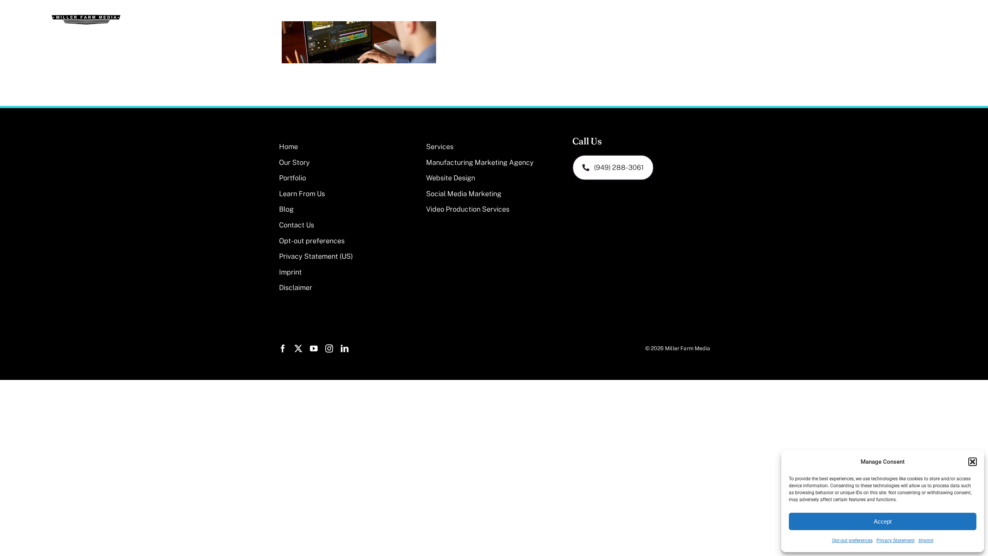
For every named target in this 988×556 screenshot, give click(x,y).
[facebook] (283, 349)
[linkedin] (345, 349)
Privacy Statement (895, 540)
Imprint (926, 540)
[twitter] (298, 349)
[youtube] (314, 349)
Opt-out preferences (852, 540)
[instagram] (329, 349)
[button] (972, 462)
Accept (883, 521)
